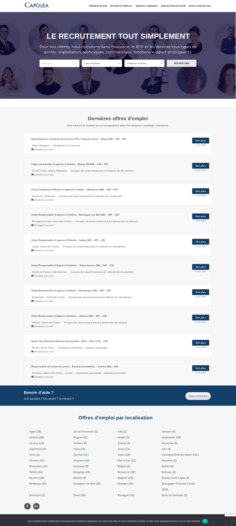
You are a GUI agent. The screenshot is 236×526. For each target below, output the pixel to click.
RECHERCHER (181, 63)
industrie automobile (96, 347)
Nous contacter (200, 6)
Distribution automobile (70, 347)
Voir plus (201, 140)
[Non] (232, 521)
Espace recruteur (173, 6)
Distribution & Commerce (66, 145)
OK (205, 521)
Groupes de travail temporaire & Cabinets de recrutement (102, 170)
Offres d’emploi (121, 6)
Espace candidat (147, 6)
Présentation (98, 6)
